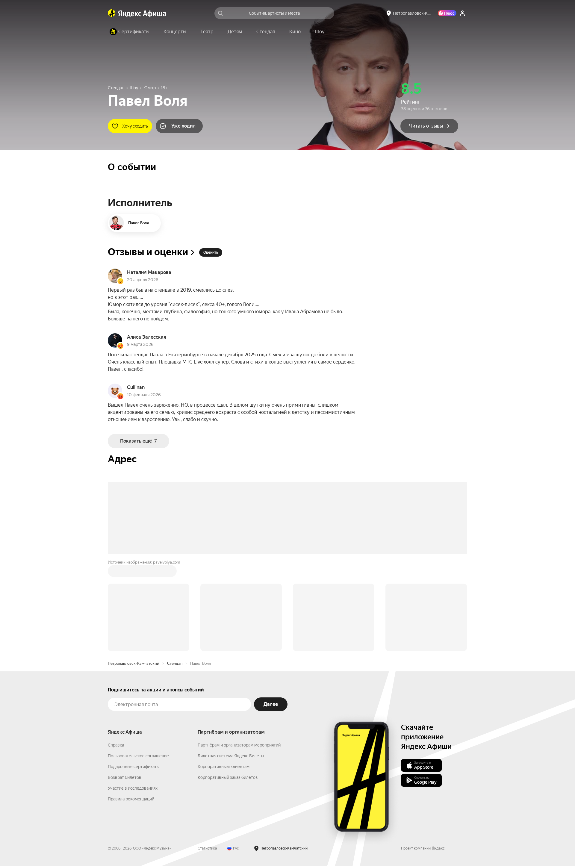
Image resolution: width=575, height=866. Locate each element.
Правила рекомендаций (131, 708)
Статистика (207, 758)
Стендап (174, 572)
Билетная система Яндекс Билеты (231, 665)
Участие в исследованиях (133, 697)
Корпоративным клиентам (223, 675)
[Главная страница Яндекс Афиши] (112, 13)
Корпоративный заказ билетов (228, 686)
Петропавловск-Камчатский (133, 572)
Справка (116, 654)
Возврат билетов (124, 686)
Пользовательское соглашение (138, 665)
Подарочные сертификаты (134, 675)
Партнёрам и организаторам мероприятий (239, 654)
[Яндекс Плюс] (447, 13)
